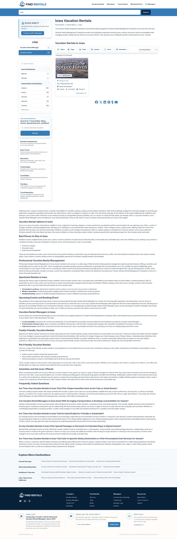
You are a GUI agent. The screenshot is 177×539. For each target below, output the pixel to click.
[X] (29, 501)
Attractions (111, 4)
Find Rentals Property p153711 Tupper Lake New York (85, 467)
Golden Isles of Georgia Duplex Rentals (108, 461)
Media (92, 503)
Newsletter (69, 506)
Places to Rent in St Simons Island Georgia (54, 461)
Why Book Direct (136, 4)
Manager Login (118, 503)
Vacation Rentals (98, 4)
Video (91, 500)
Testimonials (117, 500)
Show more (24, 109)
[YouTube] (20, 501)
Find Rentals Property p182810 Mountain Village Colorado (58, 472)
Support (139, 503)
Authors (92, 506)
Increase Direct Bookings (121, 497)
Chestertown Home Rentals (111, 467)
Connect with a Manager (32, 33)
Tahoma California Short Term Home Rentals (106, 477)
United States (71, 25)
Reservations (141, 497)
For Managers (150, 4)
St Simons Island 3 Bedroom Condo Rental (81, 461)
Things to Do (70, 503)
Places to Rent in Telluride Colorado (124, 472)
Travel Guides (123, 4)
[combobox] (80, 12)
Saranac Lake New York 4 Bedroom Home (54, 467)
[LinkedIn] (25, 501)
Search (35, 133)
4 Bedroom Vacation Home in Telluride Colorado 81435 (95, 472)
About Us (93, 497)
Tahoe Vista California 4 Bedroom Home (79, 477)
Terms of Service (142, 500)
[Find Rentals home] (33, 4)
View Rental (80, 93)
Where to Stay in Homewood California (53, 477)
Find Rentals (59, 25)
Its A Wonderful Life (65, 84)
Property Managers (72, 500)
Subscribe (114, 524)
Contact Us (138, 525)
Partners (116, 506)
